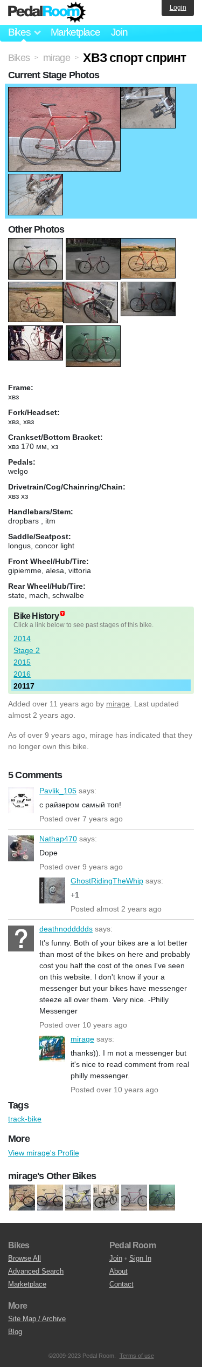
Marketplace (75, 32)
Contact (121, 1284)
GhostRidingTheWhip (52, 890)
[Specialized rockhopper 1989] (134, 1197)
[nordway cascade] (106, 1197)
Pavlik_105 (21, 800)
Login (178, 7)
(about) (62, 613)
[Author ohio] (22, 1197)
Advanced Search (36, 1271)
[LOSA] (78, 1197)
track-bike (24, 1118)
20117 (23, 686)
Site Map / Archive (37, 1319)
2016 (22, 674)
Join (119, 32)
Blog (15, 1332)
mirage (118, 703)
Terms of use (137, 1355)
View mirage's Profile (43, 1152)
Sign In (140, 1258)
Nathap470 (21, 848)
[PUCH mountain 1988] (50, 1197)
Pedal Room (47, 12)
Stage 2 (26, 650)
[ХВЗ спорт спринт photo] (64, 92)
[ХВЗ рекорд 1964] (162, 1197)
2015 (22, 662)
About (118, 1271)
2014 (22, 638)
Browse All (24, 1258)
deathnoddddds (21, 938)
